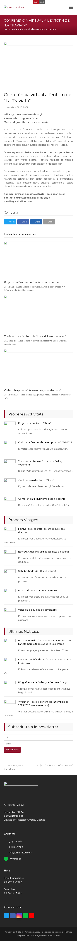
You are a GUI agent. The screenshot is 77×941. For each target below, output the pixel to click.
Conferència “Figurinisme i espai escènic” (42, 498)
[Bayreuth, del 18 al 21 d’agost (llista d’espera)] (10, 555)
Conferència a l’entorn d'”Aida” (36, 480)
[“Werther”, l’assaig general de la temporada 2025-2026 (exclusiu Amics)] (10, 705)
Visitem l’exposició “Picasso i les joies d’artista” (32, 390)
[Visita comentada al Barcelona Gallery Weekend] (10, 465)
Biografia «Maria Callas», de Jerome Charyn (43, 682)
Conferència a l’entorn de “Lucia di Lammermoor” (35, 336)
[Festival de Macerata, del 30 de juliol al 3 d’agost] (10, 532)
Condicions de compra (52, 932)
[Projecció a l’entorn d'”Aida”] (10, 427)
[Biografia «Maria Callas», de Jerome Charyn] (10, 686)
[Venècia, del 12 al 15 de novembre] (10, 613)
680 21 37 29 (16, 847)
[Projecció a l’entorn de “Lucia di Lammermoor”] (38, 259)
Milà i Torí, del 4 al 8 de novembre (37, 590)
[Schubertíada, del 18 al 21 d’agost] (10, 575)
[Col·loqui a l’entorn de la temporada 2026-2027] (10, 446)
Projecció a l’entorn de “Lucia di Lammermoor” (33, 282)
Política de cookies (51, 935)
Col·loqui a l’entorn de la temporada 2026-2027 (45, 442)
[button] (71, 7)
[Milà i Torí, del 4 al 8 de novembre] (10, 594)
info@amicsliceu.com (20, 852)
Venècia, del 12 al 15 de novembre (37, 609)
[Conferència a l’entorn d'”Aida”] (10, 484)
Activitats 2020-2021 (17, 107)
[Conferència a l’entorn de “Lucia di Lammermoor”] (38, 313)
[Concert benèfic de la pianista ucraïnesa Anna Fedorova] (10, 663)
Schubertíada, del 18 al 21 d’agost (37, 570)
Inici (6, 29)
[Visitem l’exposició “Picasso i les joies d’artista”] (38, 367)
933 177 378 (15, 841)
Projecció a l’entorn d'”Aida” (34, 423)
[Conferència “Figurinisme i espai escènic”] (10, 502)
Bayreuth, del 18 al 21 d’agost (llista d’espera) (43, 551)
